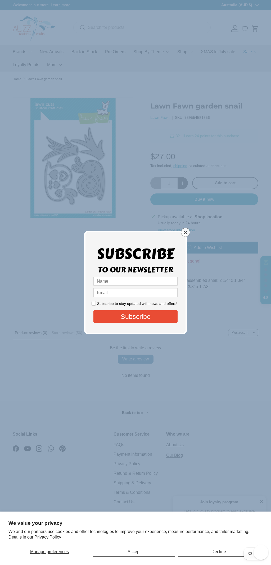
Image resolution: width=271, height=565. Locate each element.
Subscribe (136, 316)
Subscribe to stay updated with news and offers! (137, 303)
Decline (218, 551)
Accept (134, 551)
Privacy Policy (47, 537)
